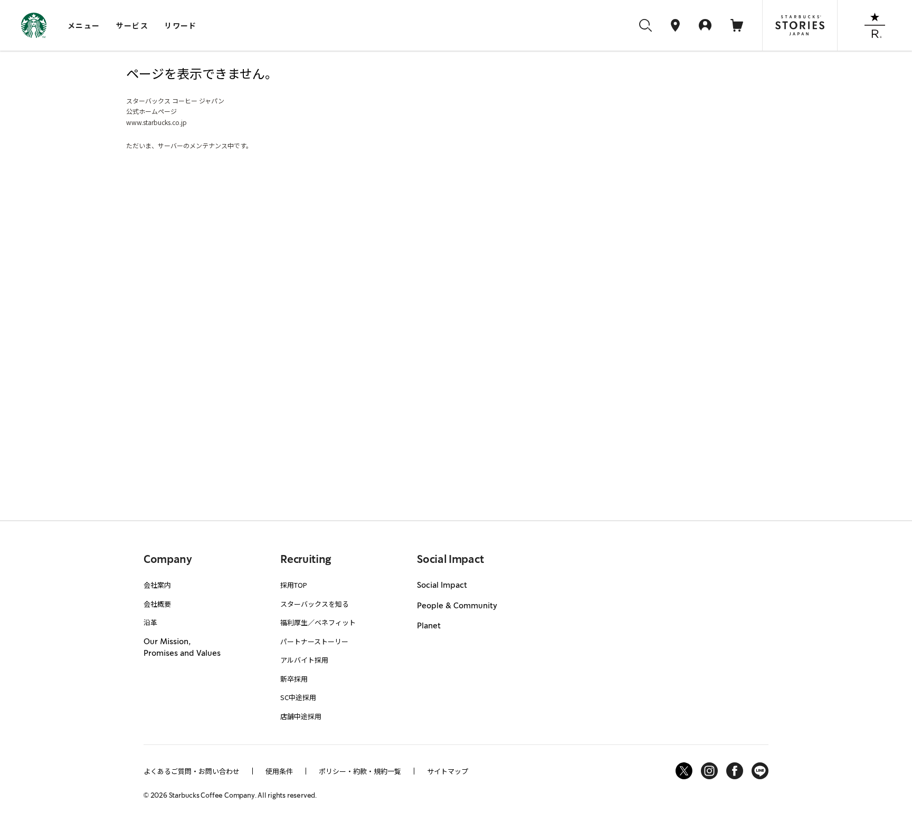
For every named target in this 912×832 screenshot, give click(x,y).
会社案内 (157, 585)
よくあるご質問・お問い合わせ (192, 771)
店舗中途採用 (300, 716)
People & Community (457, 606)
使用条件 (279, 771)
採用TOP (293, 585)
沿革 (150, 622)
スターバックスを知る (314, 604)
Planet (429, 626)
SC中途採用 (298, 697)
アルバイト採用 (304, 660)
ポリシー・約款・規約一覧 (360, 771)
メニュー (84, 25)
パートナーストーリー (314, 641)
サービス (132, 25)
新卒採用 (294, 679)
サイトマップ (447, 771)
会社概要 (157, 604)
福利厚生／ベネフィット (318, 622)
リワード (180, 25)
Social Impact (442, 585)
